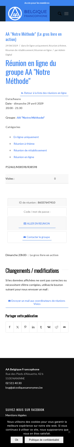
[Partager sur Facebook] (10, 327)
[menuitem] (58, 13)
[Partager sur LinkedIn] (33, 327)
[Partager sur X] (18, 327)
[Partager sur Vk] (49, 327)
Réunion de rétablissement (20, 50)
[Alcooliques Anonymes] (31, 13)
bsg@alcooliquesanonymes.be (24, 387)
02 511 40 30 (14, 383)
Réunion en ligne (43, 50)
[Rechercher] (58, 13)
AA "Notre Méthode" (31, 117)
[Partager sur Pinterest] (25, 327)
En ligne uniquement (37, 45)
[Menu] (66, 13)
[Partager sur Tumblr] (41, 327)
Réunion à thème (57, 45)
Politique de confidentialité (44, 439)
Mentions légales (16, 415)
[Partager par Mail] (64, 327)
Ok (16, 439)
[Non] (69, 432)
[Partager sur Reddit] (57, 327)
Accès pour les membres (37, 3)
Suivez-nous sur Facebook (25, 409)
